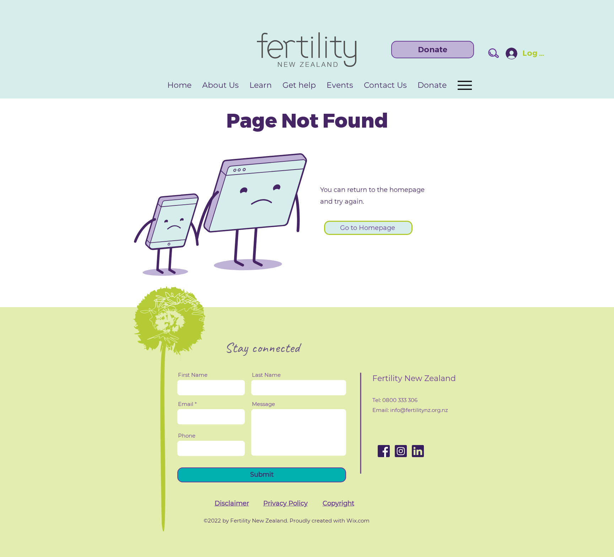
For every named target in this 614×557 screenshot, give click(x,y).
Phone (186, 435)
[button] (232, 503)
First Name (193, 374)
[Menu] (464, 85)
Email (185, 404)
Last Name (266, 374)
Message (263, 404)
